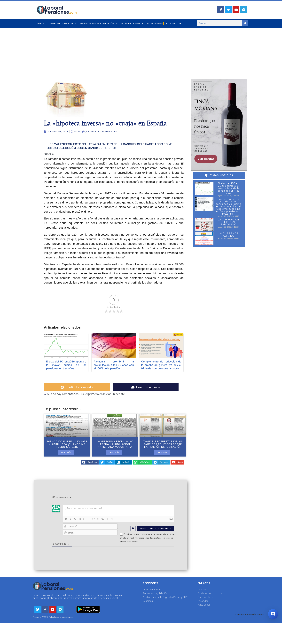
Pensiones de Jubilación (97, 23)
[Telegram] (243, 9)
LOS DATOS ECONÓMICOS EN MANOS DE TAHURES (81, 148)
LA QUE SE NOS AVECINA (228, 235)
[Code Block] (98, 519)
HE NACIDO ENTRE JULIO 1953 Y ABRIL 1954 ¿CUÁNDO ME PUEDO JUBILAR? (67, 444)
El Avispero (155, 23)
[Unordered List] (89, 519)
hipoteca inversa (70, 159)
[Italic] (70, 519)
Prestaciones (130, 23)
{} (107, 519)
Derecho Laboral (61, 23)
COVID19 (175, 23)
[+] (111, 519)
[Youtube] (236, 9)
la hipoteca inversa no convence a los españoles (128, 234)
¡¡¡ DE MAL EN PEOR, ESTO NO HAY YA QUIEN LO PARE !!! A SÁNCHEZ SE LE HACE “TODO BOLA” (109, 144)
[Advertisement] (141, 52)
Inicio (41, 23)
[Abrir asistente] (273, 614)
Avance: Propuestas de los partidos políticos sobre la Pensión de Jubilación (163, 444)
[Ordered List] (84, 519)
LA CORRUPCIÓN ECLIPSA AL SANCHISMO (228, 222)
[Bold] (66, 519)
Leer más (66, 452)
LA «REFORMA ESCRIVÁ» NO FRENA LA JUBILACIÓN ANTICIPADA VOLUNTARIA (114, 444)
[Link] (102, 519)
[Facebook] (220, 9)
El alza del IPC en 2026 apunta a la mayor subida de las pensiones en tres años (228, 188)
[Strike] (80, 519)
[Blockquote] (93, 519)
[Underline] (75, 519)
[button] (90, 462)
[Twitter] (228, 9)
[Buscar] (245, 23)
